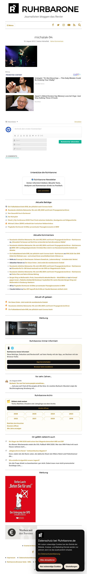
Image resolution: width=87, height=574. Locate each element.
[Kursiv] (18, 135)
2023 (71, 414)
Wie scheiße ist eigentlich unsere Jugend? (24, 460)
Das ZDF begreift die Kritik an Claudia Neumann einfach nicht (45, 289)
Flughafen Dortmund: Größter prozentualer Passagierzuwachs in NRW (33, 227)
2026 (16, 414)
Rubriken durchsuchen (15, 423)
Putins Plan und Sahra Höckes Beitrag (25, 274)
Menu (10, 25)
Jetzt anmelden (43, 191)
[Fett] (15, 135)
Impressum (11, 558)
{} (38, 135)
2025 (34, 414)
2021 (34, 418)
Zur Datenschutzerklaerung (49, 554)
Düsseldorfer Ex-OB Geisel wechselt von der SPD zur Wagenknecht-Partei (38, 268)
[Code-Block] (35, 135)
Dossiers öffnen (13, 426)
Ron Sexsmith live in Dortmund (19, 213)
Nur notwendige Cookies (50, 566)
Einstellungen (71, 566)
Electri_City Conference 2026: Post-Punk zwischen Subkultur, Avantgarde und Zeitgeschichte (42, 220)
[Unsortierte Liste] (29, 135)
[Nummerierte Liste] (26, 135)
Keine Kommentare (56, 41)
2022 (16, 418)
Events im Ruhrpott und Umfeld (35, 546)
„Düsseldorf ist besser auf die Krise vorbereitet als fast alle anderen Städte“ (39, 242)
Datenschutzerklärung (27, 558)
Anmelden (77, 122)
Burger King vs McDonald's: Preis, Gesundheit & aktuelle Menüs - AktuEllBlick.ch (39, 277)
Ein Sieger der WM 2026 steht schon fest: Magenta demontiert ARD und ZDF (36, 441)
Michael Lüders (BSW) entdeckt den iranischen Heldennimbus (30, 223)
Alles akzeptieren (47, 560)
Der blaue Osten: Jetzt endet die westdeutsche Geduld (44, 263)
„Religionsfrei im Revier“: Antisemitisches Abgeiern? (28, 451)
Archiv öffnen (43, 408)
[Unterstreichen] (21, 135)
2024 (53, 414)
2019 (71, 418)
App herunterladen (44, 362)
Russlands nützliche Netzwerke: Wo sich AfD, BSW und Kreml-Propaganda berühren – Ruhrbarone (45, 239)
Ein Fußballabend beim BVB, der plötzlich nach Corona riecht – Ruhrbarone (37, 253)
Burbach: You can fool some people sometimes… (27, 383)
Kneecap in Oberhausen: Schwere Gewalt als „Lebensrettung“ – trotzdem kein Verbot (46, 259)
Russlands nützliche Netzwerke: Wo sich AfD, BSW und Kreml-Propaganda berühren (38, 210)
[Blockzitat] (32, 135)
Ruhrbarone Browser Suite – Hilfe (19, 562)
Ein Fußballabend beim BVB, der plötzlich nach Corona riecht (30, 206)
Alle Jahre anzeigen (14, 428)
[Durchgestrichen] (23, 135)
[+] (41, 135)
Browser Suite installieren (43, 367)
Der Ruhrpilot (13, 217)
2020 (53, 418)
